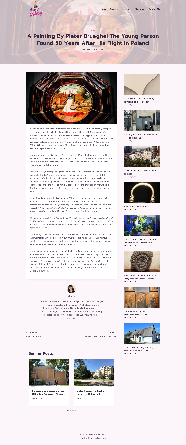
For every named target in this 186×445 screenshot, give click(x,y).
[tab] (67, 410)
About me (139, 9)
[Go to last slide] (33, 384)
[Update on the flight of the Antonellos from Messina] (142, 297)
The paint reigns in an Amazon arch (100, 334)
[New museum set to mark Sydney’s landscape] (142, 156)
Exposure (114, 9)
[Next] (110, 384)
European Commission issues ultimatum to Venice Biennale (48, 392)
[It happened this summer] (142, 192)
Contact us (154, 9)
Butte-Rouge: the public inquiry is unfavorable (90, 392)
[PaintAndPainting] (35, 9)
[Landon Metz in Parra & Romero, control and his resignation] (142, 84)
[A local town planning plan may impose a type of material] (142, 333)
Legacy (127, 9)
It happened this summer (136, 206)
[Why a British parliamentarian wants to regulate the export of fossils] (142, 261)
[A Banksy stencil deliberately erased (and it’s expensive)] (142, 120)
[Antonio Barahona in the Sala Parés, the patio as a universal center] (142, 225)
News (103, 9)
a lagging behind (34, 334)
